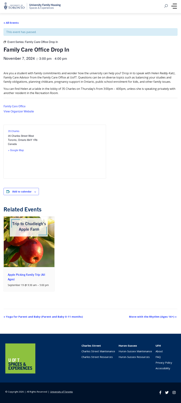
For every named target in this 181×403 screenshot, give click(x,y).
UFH (158, 345)
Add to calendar (21, 191)
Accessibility (163, 368)
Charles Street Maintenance (98, 351)
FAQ (158, 357)
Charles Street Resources (97, 357)
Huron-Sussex (128, 345)
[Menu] (174, 6)
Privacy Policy (164, 362)
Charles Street (91, 345)
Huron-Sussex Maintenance (135, 351)
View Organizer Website (19, 111)
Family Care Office (14, 106)
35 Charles (13, 131)
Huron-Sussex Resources (134, 357)
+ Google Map (16, 150)
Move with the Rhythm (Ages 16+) (153, 316)
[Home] (20, 372)
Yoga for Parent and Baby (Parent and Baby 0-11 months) (43, 316)
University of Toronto (61, 391)
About (159, 351)
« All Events (11, 22)
